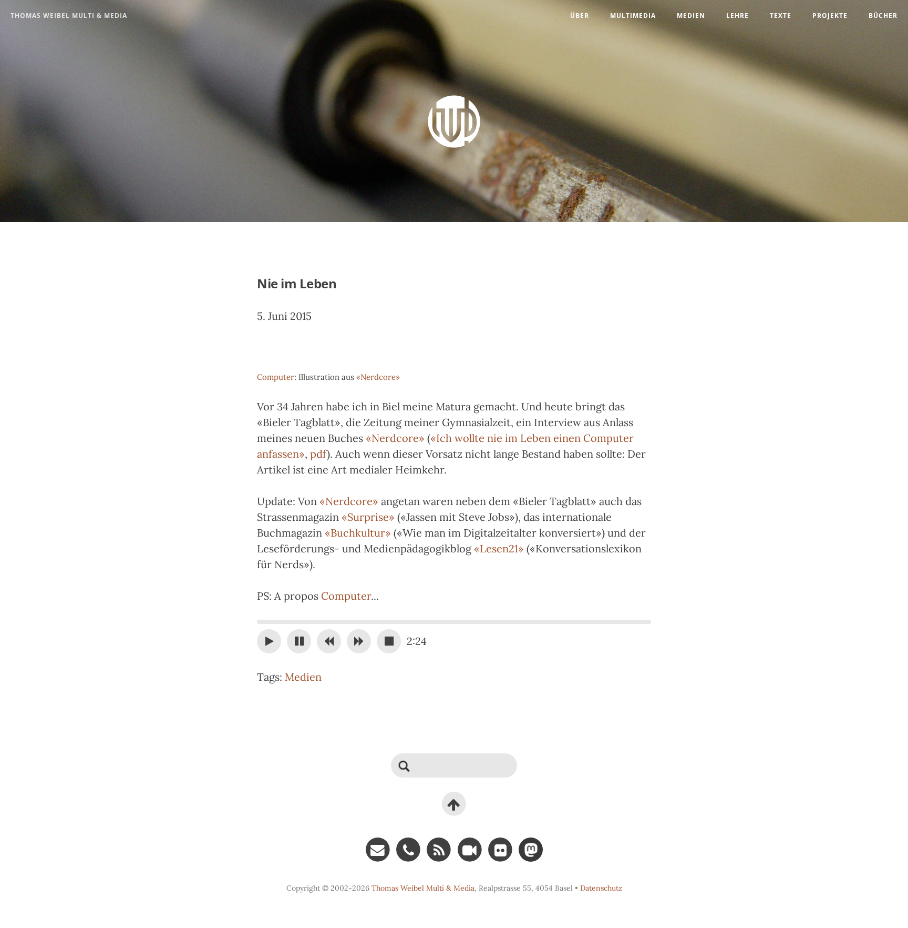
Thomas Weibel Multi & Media (69, 15)
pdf (318, 453)
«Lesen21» (499, 548)
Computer (275, 377)
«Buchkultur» (358, 532)
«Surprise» (368, 516)
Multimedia (633, 15)
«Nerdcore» (378, 377)
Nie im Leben (296, 283)
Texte (780, 15)
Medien (691, 15)
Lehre (737, 15)
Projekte (830, 15)
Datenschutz (601, 888)
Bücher (883, 15)
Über (579, 15)
